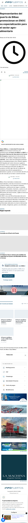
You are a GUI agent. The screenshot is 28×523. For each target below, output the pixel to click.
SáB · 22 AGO (4, 5)
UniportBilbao (12, 349)
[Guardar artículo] (1, 72)
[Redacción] (3, 356)
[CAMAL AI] (11, 6)
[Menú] (2, 2)
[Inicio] (14, 2)
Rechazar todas (14, 519)
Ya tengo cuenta (7, 280)
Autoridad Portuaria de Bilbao (16, 347)
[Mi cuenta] (25, 2)
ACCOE (6, 347)
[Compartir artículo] (5, 72)
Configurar (14, 512)
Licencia (25, 72)
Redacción (3, 37)
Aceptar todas (14, 516)
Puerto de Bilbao (4, 349)
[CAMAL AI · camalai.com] (22, 266)
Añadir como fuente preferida (14, 142)
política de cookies (10, 509)
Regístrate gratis (8, 276)
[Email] (25, 355)
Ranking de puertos (18, 5)
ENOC (25, 347)
